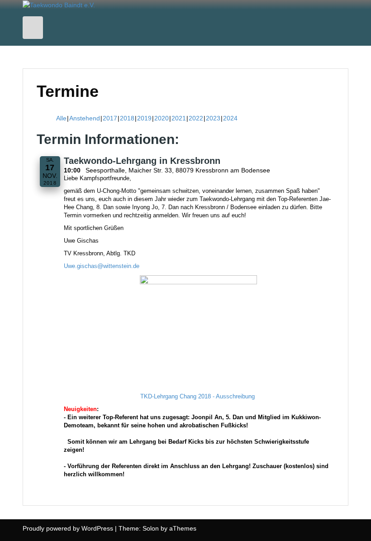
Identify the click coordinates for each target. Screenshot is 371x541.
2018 (127, 118)
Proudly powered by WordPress (68, 528)
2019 (144, 118)
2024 (230, 118)
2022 (196, 118)
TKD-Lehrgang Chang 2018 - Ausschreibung (197, 396)
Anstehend (84, 118)
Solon (151, 528)
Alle (61, 118)
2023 (213, 118)
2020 (161, 118)
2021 (178, 118)
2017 (110, 118)
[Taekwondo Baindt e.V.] (59, 4)
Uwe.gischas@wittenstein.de (101, 266)
